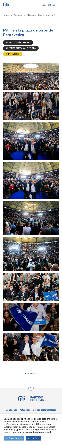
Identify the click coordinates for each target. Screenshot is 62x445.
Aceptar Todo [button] (33, 438)
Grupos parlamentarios (44, 410)
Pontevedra (12, 54)
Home (6, 15)
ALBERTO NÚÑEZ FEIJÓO (18, 42)
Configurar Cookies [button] (14, 438)
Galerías (18, 15)
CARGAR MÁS (31, 374)
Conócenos (11, 410)
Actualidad (25, 410)
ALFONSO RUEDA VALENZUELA (21, 48)
